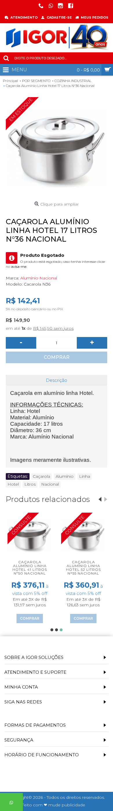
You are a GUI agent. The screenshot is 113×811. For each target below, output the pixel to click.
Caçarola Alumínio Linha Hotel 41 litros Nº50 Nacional (29, 568)
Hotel (13, 484)
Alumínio (65, 476)
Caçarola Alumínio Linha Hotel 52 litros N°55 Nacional (83, 568)
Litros (30, 484)
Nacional (50, 484)
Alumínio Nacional (38, 278)
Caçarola (41, 476)
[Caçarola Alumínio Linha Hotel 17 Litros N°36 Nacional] (56, 148)
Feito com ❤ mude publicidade (53, 805)
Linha (84, 476)
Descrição (56, 380)
